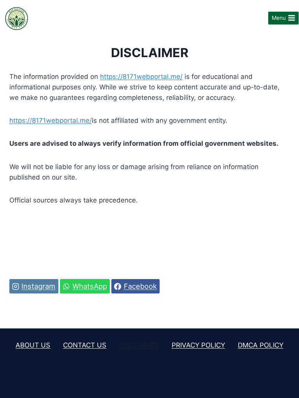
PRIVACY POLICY (198, 345)
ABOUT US (33, 345)
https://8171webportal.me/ (141, 76)
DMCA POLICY (260, 345)
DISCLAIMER (139, 345)
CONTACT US (84, 345)
